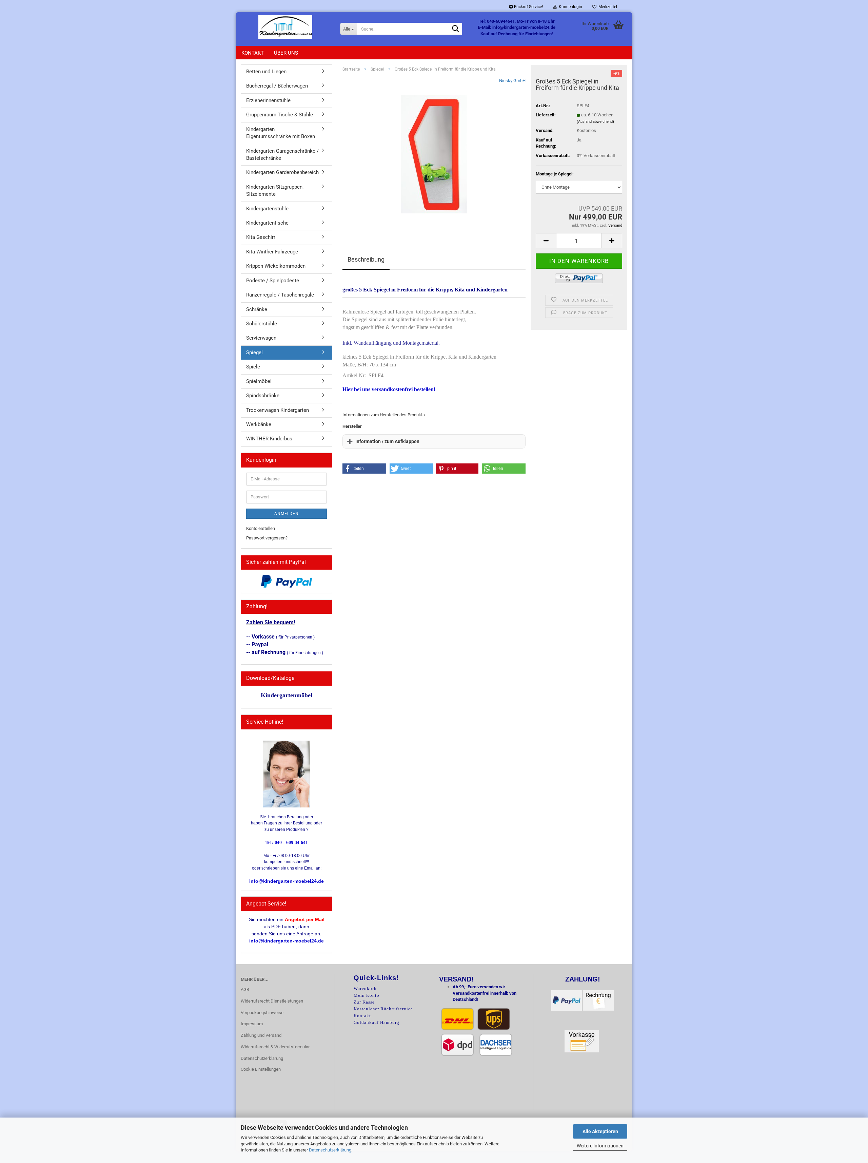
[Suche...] (455, 29)
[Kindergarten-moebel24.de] (285, 27)
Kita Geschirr (260, 237)
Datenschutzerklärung (330, 1149)
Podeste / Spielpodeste (272, 281)
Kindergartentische (267, 223)
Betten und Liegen (266, 72)
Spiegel (254, 352)
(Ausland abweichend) (595, 121)
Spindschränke (262, 396)
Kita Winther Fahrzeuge (272, 252)
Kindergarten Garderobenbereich (282, 172)
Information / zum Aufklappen (387, 441)
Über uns (286, 53)
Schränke (256, 309)
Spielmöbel (259, 381)
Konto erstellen (260, 528)
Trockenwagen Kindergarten (277, 410)
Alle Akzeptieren (600, 1131)
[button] (546, 240)
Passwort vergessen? (267, 537)
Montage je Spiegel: (555, 173)
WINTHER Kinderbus (269, 439)
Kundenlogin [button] (569, 6)
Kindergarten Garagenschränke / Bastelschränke (282, 154)
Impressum (252, 1023)
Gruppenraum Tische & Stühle (279, 115)
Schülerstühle (261, 324)
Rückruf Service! (528, 6)
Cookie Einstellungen (261, 1069)
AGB (245, 989)
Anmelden (286, 513)
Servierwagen (261, 338)
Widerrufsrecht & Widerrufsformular (275, 1046)
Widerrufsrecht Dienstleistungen (272, 1001)
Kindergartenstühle (267, 209)
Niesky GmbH (512, 80)
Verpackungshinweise (262, 1012)
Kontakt (252, 53)
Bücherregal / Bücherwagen (277, 86)
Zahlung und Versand (261, 1035)
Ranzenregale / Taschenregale (280, 295)
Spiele (253, 367)
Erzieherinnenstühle (268, 100)
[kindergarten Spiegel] (434, 153)
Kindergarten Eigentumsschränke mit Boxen (280, 132)
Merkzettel (606, 6)
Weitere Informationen (600, 1145)
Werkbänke (258, 424)
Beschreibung (366, 259)
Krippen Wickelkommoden (275, 266)
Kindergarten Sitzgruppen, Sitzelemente (274, 190)
